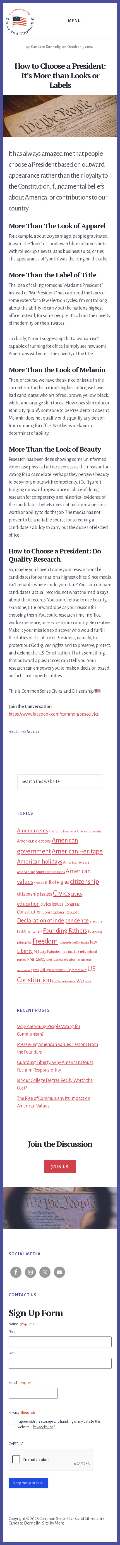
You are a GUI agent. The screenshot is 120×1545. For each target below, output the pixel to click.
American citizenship (89, 831)
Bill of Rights (57, 882)
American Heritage (77, 851)
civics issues (52, 904)
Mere (59, 1523)
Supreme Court (76, 970)
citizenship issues (34, 894)
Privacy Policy (43, 1427)
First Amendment (29, 931)
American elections (34, 841)
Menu (74, 21)
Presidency (36, 959)
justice (85, 942)
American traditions (50, 872)
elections (96, 921)
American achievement (62, 831)
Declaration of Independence (53, 920)
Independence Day (70, 942)
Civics (61, 893)
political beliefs (74, 952)
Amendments (32, 831)
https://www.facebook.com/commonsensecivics (54, 714)
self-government (53, 970)
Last (12, 1353)
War (80, 981)
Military (39, 951)
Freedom (45, 941)
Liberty (25, 951)
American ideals (76, 862)
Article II (39, 882)
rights (34, 970)
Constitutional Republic (60, 912)
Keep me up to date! (28, 1483)
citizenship (84, 881)
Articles (33, 732)
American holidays (40, 862)
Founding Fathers (65, 930)
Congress (72, 904)
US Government (64, 981)
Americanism (26, 872)
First (12, 1331)
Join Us (60, 1167)
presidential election (61, 960)
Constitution (29, 912)
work (88, 981)
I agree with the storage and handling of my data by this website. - (59, 1424)
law (93, 942)
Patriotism (55, 951)
